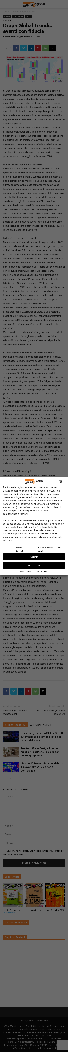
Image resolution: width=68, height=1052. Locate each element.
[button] (60, 482)
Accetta (34, 556)
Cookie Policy (25, 571)
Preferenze (34, 565)
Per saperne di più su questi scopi (50, 549)
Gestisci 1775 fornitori (22, 549)
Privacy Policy (42, 571)
